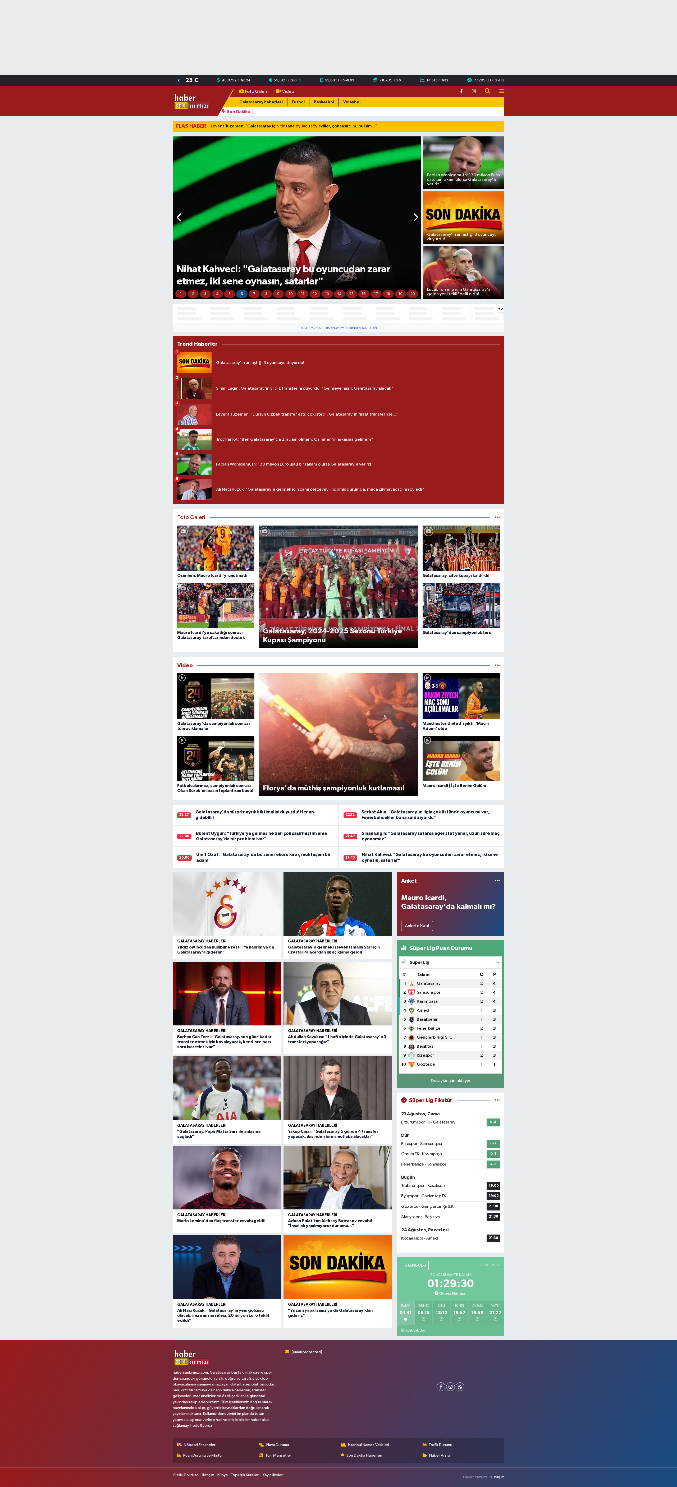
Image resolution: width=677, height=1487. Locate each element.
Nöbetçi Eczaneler (200, 1445)
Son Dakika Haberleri (364, 1455)
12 (315, 294)
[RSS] (460, 1386)
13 (327, 294)
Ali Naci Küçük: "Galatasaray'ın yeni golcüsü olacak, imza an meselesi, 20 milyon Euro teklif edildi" (223, 1315)
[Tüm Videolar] (497, 665)
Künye (222, 1475)
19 (400, 294)
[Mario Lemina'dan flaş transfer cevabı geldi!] (227, 1177)
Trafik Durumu (440, 1445)
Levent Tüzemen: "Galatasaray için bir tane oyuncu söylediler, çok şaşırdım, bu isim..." (294, 126)
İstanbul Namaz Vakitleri (368, 1445)
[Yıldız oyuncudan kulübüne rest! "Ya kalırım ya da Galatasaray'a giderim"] (227, 904)
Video (288, 91)
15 (352, 294)
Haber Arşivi (439, 1455)
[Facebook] (441, 1386)
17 (376, 294)
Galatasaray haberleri (261, 102)
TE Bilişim (496, 1477)
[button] (179, 218)
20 (412, 294)
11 (302, 294)
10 (291, 294)
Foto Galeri (256, 91)
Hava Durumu (277, 1445)
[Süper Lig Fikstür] (497, 1100)
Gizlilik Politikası (186, 1475)
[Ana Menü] (499, 91)
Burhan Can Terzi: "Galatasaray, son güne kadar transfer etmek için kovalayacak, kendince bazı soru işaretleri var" (224, 1042)
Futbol (298, 102)
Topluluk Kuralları (245, 1475)
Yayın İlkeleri (273, 1475)
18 (388, 294)
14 (339, 294)
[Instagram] (450, 1386)
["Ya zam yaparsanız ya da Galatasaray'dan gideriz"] (337, 1267)
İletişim (208, 1475)
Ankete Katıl (417, 926)
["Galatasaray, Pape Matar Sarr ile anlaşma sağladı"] (227, 1088)
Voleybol (351, 102)
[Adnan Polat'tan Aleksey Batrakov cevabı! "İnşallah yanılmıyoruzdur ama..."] (337, 1177)
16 (364, 294)
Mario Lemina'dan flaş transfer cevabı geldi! (221, 1221)
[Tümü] (497, 881)
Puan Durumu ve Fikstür (203, 1455)
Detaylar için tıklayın (450, 1081)
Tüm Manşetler (278, 1455)
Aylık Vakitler (415, 1330)
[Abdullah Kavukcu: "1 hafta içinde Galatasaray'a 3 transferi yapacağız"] (337, 993)
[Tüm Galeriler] (497, 517)
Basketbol (324, 102)
